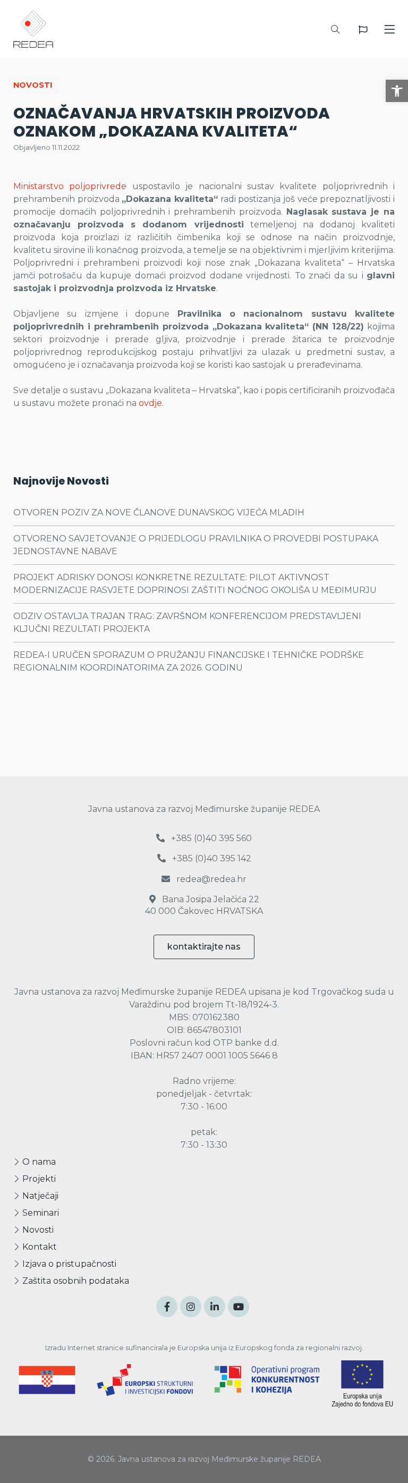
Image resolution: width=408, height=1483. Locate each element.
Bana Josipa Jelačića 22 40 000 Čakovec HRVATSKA (204, 905)
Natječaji (39, 1196)
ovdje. (151, 403)
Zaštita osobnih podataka (74, 1281)
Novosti (37, 1230)
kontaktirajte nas (204, 947)
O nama (38, 1162)
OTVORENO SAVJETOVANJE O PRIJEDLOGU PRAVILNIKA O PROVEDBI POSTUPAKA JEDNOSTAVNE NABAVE (195, 544)
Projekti (38, 1179)
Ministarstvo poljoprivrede (69, 186)
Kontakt (38, 1247)
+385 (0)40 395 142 (210, 858)
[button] (397, 91)
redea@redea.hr (210, 879)
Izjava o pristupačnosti (68, 1264)
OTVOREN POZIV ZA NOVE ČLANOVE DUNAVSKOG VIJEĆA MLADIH (158, 512)
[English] (363, 29)
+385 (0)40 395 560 (210, 838)
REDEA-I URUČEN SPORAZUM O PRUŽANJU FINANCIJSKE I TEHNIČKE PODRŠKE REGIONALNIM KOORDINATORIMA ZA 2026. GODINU (188, 661)
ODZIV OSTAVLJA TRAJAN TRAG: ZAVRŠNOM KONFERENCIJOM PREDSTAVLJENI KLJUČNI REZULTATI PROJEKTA (187, 622)
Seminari (39, 1213)
